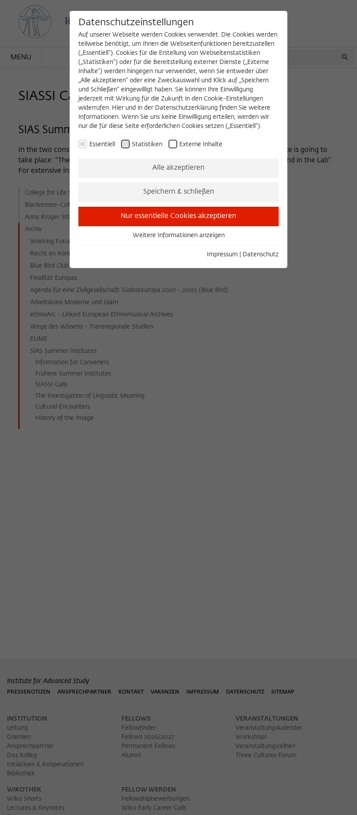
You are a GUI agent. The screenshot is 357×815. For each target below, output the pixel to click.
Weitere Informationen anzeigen (179, 235)
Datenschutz (260, 255)
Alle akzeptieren (178, 167)
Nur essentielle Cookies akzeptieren (178, 216)
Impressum (222, 255)
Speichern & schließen (178, 191)
